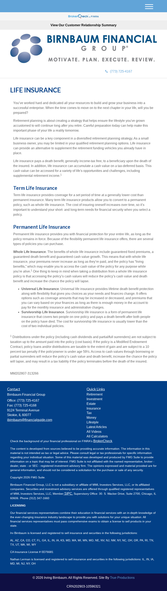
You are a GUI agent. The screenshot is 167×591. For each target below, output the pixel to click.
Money (91, 417)
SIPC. (68, 493)
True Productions (122, 577)
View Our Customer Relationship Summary (83, 25)
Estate (91, 403)
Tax (89, 413)
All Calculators (97, 436)
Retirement (94, 394)
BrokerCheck (102, 441)
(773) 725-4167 (121, 71)
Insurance (94, 408)
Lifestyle (93, 422)
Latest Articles (97, 427)
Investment (94, 399)
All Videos (94, 431)
